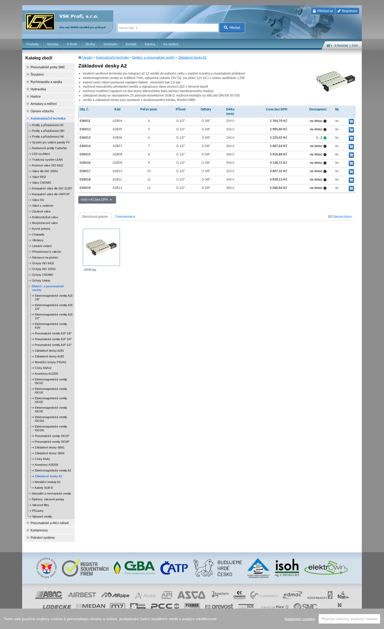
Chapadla (38, 234)
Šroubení (37, 74)
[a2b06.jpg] (101, 247)
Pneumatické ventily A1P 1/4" (53, 339)
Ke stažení (171, 44)
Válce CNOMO (41, 182)
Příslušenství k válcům (46, 251)
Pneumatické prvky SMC (48, 67)
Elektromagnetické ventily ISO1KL (51, 428)
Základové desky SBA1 (50, 447)
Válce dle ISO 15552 (45, 171)
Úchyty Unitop (41, 280)
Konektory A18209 (46, 464)
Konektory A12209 (46, 373)
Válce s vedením (42, 205)
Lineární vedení (42, 246)
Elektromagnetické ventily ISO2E (51, 400)
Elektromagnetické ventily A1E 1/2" (54, 316)
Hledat (234, 27)
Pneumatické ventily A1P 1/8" (53, 333)
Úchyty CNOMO (42, 274)
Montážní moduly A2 (47, 482)
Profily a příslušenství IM (47, 136)
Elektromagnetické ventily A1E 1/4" (54, 307)
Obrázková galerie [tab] (95, 216)
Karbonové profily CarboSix (49, 148)
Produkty (32, 44)
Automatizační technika (112, 57)
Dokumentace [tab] (125, 216)
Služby (90, 44)
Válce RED (39, 176)
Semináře (110, 44)
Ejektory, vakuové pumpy (48, 499)
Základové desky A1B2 (49, 356)
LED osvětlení (41, 153)
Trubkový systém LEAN (47, 159)
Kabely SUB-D (44, 487)
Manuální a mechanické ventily (51, 493)
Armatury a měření (44, 104)
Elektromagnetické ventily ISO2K (51, 409)
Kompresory (39, 530)
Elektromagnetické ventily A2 (53, 470)
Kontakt (131, 44)
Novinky (53, 44)
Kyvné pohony (41, 228)
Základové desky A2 (192, 57)
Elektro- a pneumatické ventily (153, 57)
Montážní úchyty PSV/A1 (50, 362)
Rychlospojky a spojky (46, 82)
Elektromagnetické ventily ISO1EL (51, 418)
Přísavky (38, 510)
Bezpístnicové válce (45, 222)
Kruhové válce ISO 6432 (47, 165)
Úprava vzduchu (42, 111)
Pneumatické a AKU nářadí (50, 523)
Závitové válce (41, 211)
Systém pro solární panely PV (51, 142)
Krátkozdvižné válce (45, 217)
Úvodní (87, 57)
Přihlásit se (325, 11)
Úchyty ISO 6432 (43, 263)
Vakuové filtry (40, 505)
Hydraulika (38, 89)
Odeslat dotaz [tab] (341, 216)
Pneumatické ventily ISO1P (52, 435)
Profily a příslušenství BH (48, 130)
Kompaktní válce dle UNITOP (50, 194)
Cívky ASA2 (42, 458)
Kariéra (150, 44)
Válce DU (38, 199)
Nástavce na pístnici (45, 257)
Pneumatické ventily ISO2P (52, 441)
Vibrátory (38, 240)
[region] (192, 619)
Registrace (349, 11)
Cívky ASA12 (43, 367)
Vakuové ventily (42, 516)
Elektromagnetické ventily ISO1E (51, 381)
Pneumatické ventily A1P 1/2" (53, 344)
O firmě (72, 44)
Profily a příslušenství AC (48, 125)
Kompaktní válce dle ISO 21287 (52, 188)
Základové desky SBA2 (50, 453)
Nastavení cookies (299, 619)
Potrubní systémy (43, 538)
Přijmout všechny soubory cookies (349, 619)
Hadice (36, 96)
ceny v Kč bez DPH (95, 199)
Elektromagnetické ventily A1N (51, 325)
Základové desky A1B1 (49, 350)
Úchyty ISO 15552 (44, 269)
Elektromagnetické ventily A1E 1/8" (54, 297)
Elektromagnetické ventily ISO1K (51, 390)
